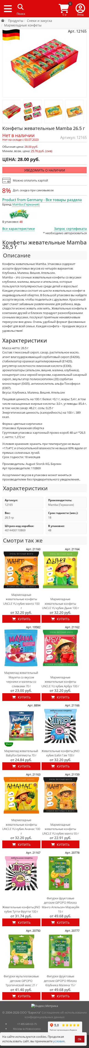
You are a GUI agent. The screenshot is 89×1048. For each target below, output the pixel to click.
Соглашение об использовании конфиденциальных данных (56, 1014)
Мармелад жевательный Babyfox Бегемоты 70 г (21, 753)
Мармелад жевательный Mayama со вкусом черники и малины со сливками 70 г (21, 679)
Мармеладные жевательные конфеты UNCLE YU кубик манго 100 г (21, 601)
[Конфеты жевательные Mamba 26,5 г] (11, 111)
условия (59, 1041)
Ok (79, 1039)
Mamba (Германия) (25, 204)
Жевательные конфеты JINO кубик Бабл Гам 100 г (60, 753)
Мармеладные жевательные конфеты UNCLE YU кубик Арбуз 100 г (60, 681)
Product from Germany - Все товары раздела (42, 199)
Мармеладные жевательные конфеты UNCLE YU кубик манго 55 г (60, 828)
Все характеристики (18, 228)
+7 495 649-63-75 (27, 1024)
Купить (24, 619)
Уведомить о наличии (44, 170)
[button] (80, 9)
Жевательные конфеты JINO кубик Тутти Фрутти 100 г (21, 909)
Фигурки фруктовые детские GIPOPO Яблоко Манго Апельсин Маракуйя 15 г (60, 905)
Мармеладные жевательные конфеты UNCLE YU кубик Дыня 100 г (60, 603)
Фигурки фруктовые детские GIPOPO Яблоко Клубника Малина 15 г (60, 980)
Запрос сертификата (70, 228)
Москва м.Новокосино (27, 1028)
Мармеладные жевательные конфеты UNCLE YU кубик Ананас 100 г (21, 826)
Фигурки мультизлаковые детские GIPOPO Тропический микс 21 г (21, 980)
